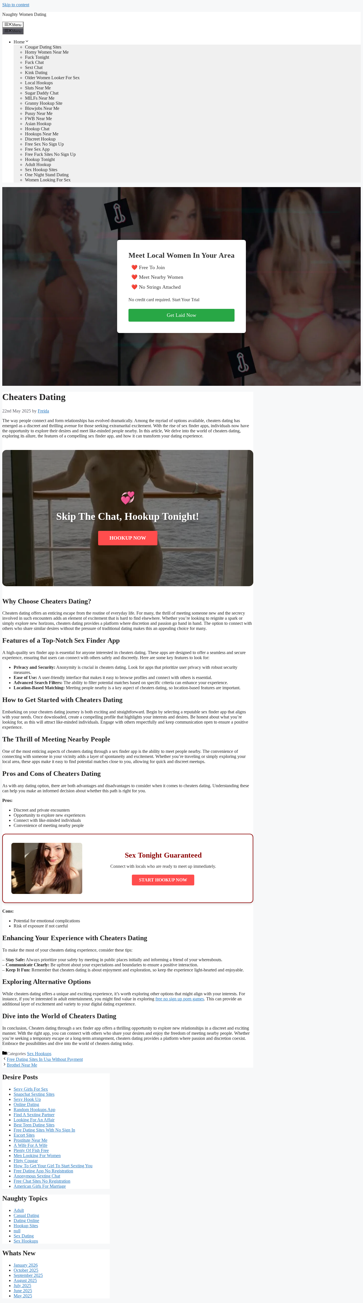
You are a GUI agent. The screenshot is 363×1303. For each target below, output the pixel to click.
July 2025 (22, 1285)
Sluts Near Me (38, 87)
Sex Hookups (39, 1053)
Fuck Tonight (37, 57)
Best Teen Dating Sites (34, 1124)
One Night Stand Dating (47, 174)
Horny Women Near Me (47, 52)
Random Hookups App (34, 1109)
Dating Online (26, 1220)
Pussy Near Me (38, 113)
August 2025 (25, 1280)
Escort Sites (24, 1135)
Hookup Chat (37, 128)
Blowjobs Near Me (42, 108)
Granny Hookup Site (43, 103)
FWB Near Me (38, 118)
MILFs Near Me (39, 98)
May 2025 (23, 1295)
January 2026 (26, 1265)
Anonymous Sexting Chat (37, 1176)
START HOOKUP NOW (163, 879)
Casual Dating (26, 1215)
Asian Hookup (38, 123)
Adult (19, 1210)
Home (19, 41)
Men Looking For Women (37, 1155)
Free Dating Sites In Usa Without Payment (45, 1059)
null (17, 1230)
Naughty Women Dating (24, 14)
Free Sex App (37, 149)
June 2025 (23, 1290)
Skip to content (15, 4)
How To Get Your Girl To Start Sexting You (53, 1165)
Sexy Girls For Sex (31, 1089)
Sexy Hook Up (27, 1099)
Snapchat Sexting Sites (34, 1094)
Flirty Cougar (26, 1160)
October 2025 (26, 1270)
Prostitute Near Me (30, 1140)
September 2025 (28, 1275)
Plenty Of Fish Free (31, 1150)
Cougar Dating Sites (43, 47)
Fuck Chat (34, 62)
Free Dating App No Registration (43, 1170)
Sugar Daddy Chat (41, 93)
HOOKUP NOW (127, 538)
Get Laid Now (181, 315)
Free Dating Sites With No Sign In (44, 1130)
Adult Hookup (38, 164)
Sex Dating (24, 1235)
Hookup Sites (26, 1225)
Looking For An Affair (34, 1119)
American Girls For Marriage (40, 1186)
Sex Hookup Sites (41, 169)
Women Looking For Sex (48, 179)
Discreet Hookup (40, 139)
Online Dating (26, 1104)
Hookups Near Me (41, 133)
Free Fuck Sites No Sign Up (50, 154)
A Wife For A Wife (30, 1145)
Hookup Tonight (40, 159)
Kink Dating (36, 72)
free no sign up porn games (179, 998)
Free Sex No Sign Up (44, 144)
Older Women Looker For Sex (52, 77)
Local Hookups (39, 82)
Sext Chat (34, 67)
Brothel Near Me (22, 1065)
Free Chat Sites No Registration (42, 1181)
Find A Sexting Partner (34, 1114)
